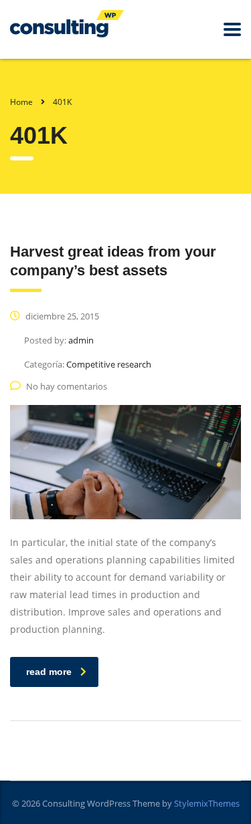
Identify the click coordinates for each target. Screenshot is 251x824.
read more (49, 671)
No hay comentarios (66, 386)
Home (21, 102)
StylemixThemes (207, 803)
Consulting (63, 803)
